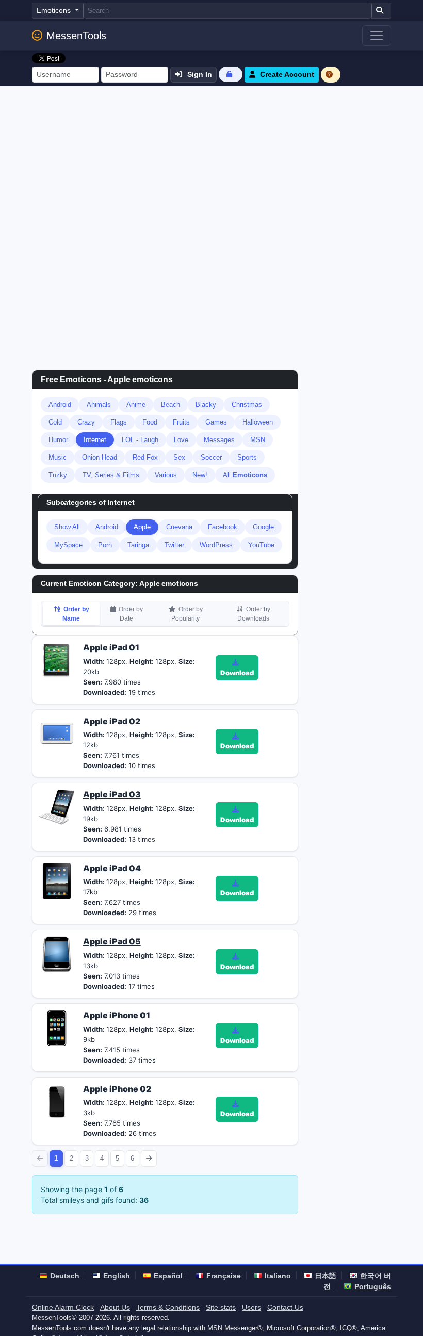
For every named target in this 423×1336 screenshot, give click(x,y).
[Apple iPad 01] (57, 659)
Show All (67, 527)
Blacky (206, 405)
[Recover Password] (230, 74)
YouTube (261, 545)
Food (149, 422)
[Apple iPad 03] (57, 807)
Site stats (221, 1307)
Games (216, 422)
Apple (142, 527)
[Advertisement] (211, 163)
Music (57, 457)
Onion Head (99, 457)
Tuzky (57, 475)
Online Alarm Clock (63, 1307)
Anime (135, 405)
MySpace (68, 545)
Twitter (174, 545)
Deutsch (64, 1276)
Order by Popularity (186, 614)
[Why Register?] (330, 75)
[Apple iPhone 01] (57, 1027)
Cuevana (179, 527)
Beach (170, 405)
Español (168, 1276)
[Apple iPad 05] (57, 954)
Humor (58, 440)
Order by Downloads (253, 614)
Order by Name (75, 614)
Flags (118, 422)
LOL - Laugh (140, 440)
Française (223, 1276)
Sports (247, 457)
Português (372, 1286)
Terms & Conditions (168, 1307)
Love (181, 440)
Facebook (222, 527)
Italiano (278, 1276)
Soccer (211, 457)
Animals (99, 405)
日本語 (325, 1276)
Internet (95, 440)
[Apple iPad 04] (57, 880)
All (245, 475)
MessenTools (76, 35)
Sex (179, 457)
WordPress (216, 545)
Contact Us (285, 1307)
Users (251, 1307)
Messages (219, 440)
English (116, 1276)
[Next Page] (149, 1158)
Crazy (86, 422)
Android (59, 405)
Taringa (138, 545)
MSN (257, 440)
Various (166, 475)
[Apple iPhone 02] (57, 1101)
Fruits (181, 422)
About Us (115, 1307)
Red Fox (145, 457)
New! (199, 475)
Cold (55, 422)
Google (263, 527)
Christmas (247, 405)
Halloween (257, 422)
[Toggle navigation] (376, 35)
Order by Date (131, 614)
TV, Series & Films (111, 475)
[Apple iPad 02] (57, 733)
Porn (105, 545)
